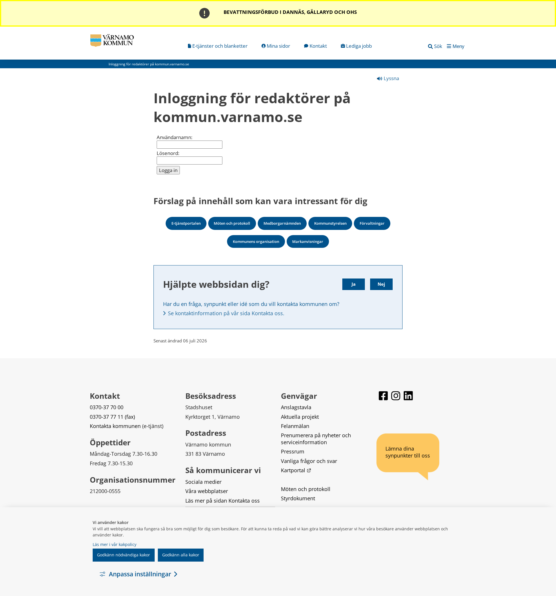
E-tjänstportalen (186, 223)
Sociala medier (203, 481)
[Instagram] (396, 398)
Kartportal (296, 470)
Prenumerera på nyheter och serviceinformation (316, 438)
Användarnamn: (174, 137)
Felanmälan (295, 425)
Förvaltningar (372, 223)
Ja (354, 284)
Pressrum (292, 451)
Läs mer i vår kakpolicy (114, 544)
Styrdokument (298, 498)
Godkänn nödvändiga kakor (123, 555)
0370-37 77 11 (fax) (112, 416)
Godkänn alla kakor (180, 555)
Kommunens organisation (256, 241)
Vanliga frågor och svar (309, 460)
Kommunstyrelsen (330, 223)
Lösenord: (168, 153)
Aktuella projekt (300, 416)
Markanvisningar (307, 241)
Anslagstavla (296, 407)
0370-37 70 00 (106, 407)
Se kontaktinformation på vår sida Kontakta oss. (226, 313)
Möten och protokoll (232, 223)
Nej (381, 284)
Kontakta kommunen (115, 425)
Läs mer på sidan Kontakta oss (222, 500)
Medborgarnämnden (282, 223)
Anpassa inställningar (140, 574)
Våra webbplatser (206, 491)
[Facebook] (384, 398)
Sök (438, 46)
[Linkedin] (408, 398)
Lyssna (391, 78)
